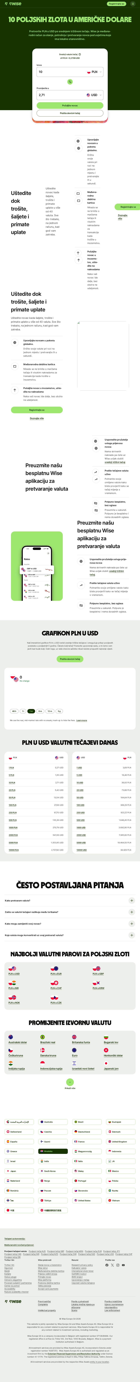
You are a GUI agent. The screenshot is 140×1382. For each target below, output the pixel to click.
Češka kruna (15, 1055)
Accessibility (9, 1289)
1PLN (11, 767)
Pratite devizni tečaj (70, 113)
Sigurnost (8, 1268)
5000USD (81, 842)
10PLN (12, 782)
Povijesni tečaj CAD (12, 1254)
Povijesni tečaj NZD (49, 1254)
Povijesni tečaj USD (105, 1254)
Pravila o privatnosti (80, 1301)
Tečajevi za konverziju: (14, 1238)
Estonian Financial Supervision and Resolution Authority (74, 1354)
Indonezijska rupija (51, 1068)
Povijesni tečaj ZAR (68, 1254)
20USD (80, 790)
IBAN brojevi (77, 1277)
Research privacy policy (82, 1265)
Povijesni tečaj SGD (86, 1254)
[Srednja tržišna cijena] (80, 54)
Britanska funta (81, 1042)
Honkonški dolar (113, 1055)
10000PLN (14, 850)
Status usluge (10, 1277)
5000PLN (13, 842)
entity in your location (99, 1362)
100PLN (12, 805)
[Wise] (13, 3)
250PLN (12, 812)
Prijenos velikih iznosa (47, 1274)
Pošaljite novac (70, 105)
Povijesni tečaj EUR (93, 1251)
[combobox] (94, 72)
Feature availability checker (16, 1292)
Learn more (81, 720)
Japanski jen (111, 1068)
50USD (80, 797)
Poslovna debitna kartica (49, 1283)
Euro (75, 1055)
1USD (79, 767)
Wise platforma (44, 1280)
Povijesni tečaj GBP (55, 1251)
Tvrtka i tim (9, 1265)
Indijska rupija (16, 1068)
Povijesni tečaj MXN (74, 1251)
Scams (74, 1310)
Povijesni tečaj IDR (12, 1257)
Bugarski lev (111, 1042)
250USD (80, 812)
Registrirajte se (116, 3)
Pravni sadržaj (44, 1301)
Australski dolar (17, 1042)
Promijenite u (43, 88)
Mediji (7, 1271)
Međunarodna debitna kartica (51, 1271)
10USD (80, 782)
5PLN (11, 775)
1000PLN (13, 827)
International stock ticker (83, 1271)
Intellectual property (47, 1310)
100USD (80, 805)
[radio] (14, 711)
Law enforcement (112, 1310)
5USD (79, 775)
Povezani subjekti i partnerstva (18, 1283)
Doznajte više (119, 217)
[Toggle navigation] (133, 4)
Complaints (43, 1304)
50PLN (12, 797)
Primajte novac (44, 1277)
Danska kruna (48, 1055)
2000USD (81, 835)
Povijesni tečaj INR (31, 1254)
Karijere (7, 1274)
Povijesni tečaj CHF (123, 1254)
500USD (80, 820)
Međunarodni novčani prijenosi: (19, 1245)
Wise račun (43, 1268)
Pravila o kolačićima (113, 1301)
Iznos (39, 65)
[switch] (70, 82)
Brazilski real (47, 1042)
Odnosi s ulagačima (13, 1280)
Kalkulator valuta (79, 1268)
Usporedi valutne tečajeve (83, 1283)
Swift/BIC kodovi (79, 1274)
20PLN (12, 790)
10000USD (82, 850)
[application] (30, 695)
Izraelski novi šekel (83, 1068)
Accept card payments (48, 1289)
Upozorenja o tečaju (80, 1280)
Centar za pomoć (12, 1286)
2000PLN (13, 835)
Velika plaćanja (44, 1286)
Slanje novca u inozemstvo (50, 1265)
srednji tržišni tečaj (115, 462)
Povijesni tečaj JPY (111, 1251)
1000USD (81, 827)
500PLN (12, 820)
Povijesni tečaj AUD (37, 1251)
